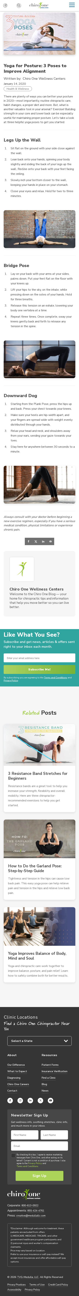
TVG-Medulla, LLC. (28, 1277)
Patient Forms (50, 1065)
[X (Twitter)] (40, 1100)
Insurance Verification (54, 1071)
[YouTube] (50, 1100)
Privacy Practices (16, 1284)
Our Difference (16, 1065)
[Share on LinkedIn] (43, 541)
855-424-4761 (35, 1210)
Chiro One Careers (18, 1084)
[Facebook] (10, 1100)
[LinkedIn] (30, 1100)
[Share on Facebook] (28, 541)
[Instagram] (20, 1100)
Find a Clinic (49, 1078)
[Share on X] (36, 541)
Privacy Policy (11, 680)
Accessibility (14, 1289)
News (45, 1090)
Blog (44, 1084)
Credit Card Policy (58, 1284)
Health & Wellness (18, 89)
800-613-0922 (29, 1205)
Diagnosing (13, 1078)
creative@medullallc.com (31, 1215)
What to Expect (17, 1071)
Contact (12, 1090)
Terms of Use (37, 1284)
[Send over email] (50, 541)
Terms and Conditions (55, 677)
